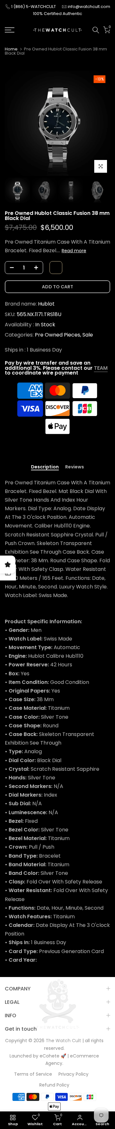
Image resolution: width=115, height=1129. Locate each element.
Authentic (72, 14)
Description (45, 467)
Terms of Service (33, 1074)
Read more (74, 251)
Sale (87, 334)
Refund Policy (54, 1085)
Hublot (46, 303)
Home (11, 49)
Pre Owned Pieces (57, 334)
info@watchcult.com (89, 7)
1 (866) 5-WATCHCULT (34, 7)
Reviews (74, 467)
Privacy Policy (73, 1074)
